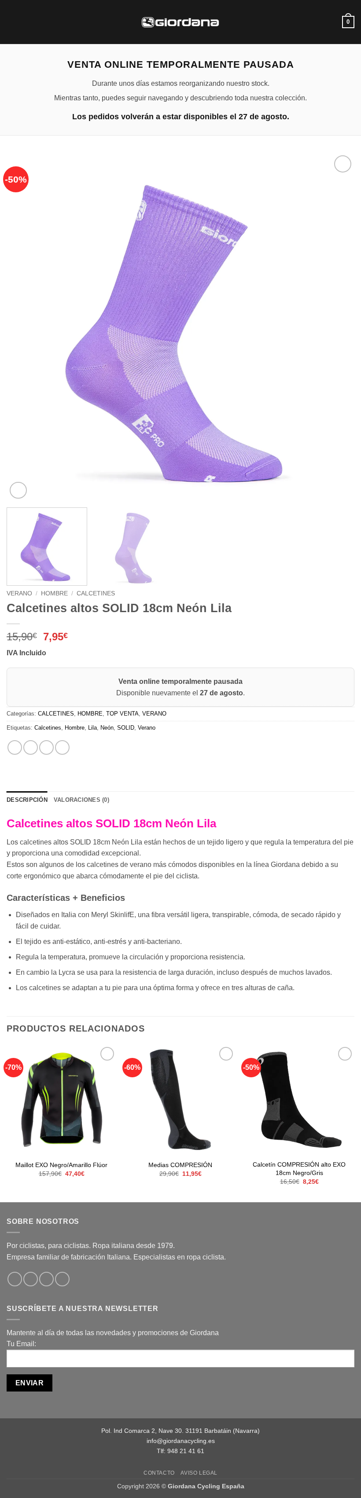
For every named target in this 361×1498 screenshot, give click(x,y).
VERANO (19, 593)
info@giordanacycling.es (181, 1440)
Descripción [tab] (27, 800)
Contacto (159, 1473)
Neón (107, 727)
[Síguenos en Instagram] (30, 1279)
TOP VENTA (122, 713)
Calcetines (47, 727)
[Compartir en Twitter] (46, 747)
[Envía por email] (62, 747)
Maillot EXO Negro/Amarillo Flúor (61, 1164)
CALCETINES (96, 593)
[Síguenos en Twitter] (46, 1279)
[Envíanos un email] (62, 1279)
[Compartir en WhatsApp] (14, 747)
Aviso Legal (198, 1473)
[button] (12, 22)
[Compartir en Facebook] (30, 747)
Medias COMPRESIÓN (180, 1164)
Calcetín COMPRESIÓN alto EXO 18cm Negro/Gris (299, 1168)
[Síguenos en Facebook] (14, 1279)
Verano (146, 727)
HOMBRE (54, 593)
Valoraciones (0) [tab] (81, 800)
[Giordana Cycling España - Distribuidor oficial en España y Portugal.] (180, 22)
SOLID (125, 727)
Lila (92, 727)
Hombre (75, 727)
